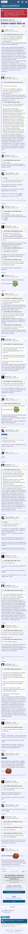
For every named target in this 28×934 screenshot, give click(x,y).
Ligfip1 (15, 560)
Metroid (15, 403)
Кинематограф (18, 21)
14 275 (12, 275)
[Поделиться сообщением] (25, 31)
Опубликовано (11, 31)
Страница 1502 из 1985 (14, 26)
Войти (14, 901)
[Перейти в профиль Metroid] (2, 276)
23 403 (11, 29)
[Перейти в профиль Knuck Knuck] (2, 226)
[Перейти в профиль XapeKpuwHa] (2, 78)
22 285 (13, 155)
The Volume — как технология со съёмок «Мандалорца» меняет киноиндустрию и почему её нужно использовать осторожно (13, 543)
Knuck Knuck (17, 34)
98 (14, 77)
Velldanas (16, 259)
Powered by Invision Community (14, 931)
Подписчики (12, 906)
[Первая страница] (1, 26)
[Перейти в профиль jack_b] (2, 30)
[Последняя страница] (26, 26)
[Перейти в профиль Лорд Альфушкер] (2, 173)
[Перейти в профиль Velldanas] (2, 155)
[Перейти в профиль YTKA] (2, 849)
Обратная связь (18, 930)
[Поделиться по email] (9, 917)
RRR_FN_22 (16, 231)
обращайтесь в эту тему (13, 13)
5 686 (15, 226)
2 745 (11, 849)
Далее (23, 26)
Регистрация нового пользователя (14, 892)
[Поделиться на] (2, 917)
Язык (7, 930)
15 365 (12, 398)
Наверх (4, 74)
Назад (4, 26)
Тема (11, 930)
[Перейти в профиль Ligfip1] (2, 399)
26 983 (18, 173)
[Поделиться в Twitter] (4, 917)
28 (25, 906)
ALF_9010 (16, 211)
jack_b (15, 102)
